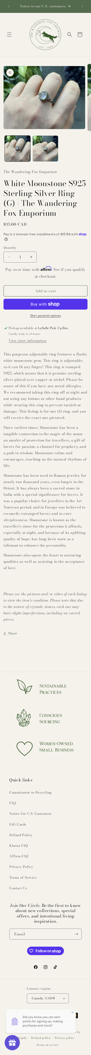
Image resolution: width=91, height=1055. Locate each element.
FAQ (12, 803)
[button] (9, 34)
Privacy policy (64, 1038)
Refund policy (40, 1038)
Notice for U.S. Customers (30, 813)
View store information (27, 340)
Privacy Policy (21, 866)
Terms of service (48, 1045)
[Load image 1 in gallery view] (17, 148)
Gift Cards (17, 824)
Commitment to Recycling (30, 792)
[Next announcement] (82, 6)
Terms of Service (23, 877)
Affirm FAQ (18, 856)
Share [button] (12, 633)
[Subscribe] (76, 934)
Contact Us (18, 888)
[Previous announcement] (9, 6)
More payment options (45, 315)
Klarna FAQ (18, 845)
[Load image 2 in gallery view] (45, 148)
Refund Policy (21, 835)
